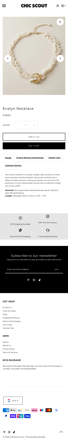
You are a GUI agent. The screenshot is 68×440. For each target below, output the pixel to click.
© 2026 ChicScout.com (14, 437)
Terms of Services (10, 352)
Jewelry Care (54, 158)
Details (8, 158)
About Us (7, 345)
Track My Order (9, 311)
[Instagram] (34, 280)
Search (6, 342)
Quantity (6, 125)
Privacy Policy (9, 349)
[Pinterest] (28, 280)
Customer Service (13, 165)
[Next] (60, 58)
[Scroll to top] (61, 431)
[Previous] (7, 58)
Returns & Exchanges (12, 321)
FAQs (5, 314)
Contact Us (7, 307)
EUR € (15, 401)
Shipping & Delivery (11, 318)
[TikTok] (39, 280)
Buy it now (34, 146)
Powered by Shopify (35, 437)
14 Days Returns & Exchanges (30, 158)
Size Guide (7, 325)
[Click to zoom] (60, 21)
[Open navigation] (10, 6)
